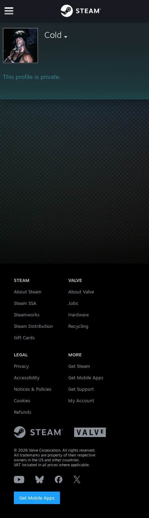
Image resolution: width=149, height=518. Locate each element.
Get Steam (79, 366)
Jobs (73, 303)
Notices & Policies (32, 389)
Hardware (78, 314)
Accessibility (27, 377)
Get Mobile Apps (36, 498)
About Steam (28, 291)
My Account (81, 400)
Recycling (78, 326)
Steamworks (27, 314)
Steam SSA (25, 303)
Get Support (81, 389)
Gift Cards (24, 337)
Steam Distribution (33, 326)
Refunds (22, 412)
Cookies (22, 400)
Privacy (21, 366)
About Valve (81, 291)
